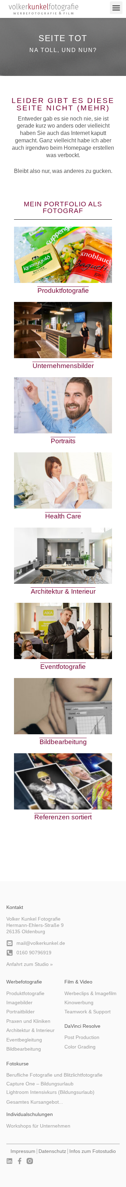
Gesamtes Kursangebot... (34, 1102)
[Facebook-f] (19, 1161)
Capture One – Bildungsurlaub (40, 1083)
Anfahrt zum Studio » (29, 964)
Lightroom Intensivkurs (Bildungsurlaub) (50, 1092)
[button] (116, 7)
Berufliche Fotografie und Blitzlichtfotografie (54, 1075)
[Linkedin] (9, 1161)
